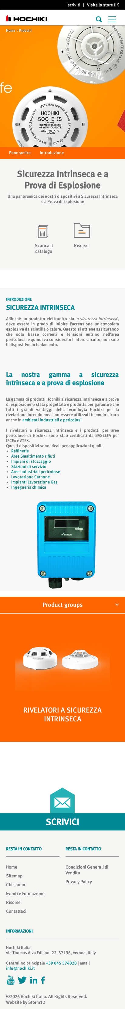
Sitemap (14, 876)
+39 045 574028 (61, 963)
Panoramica (20, 152)
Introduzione (52, 152)
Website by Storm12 (25, 1002)
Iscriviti (73, 4)
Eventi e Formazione (25, 893)
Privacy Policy (79, 881)
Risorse (81, 245)
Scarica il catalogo (44, 248)
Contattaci (16, 911)
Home (10, 30)
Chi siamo (15, 884)
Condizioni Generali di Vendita (87, 870)
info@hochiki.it (20, 968)
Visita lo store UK (103, 4)
